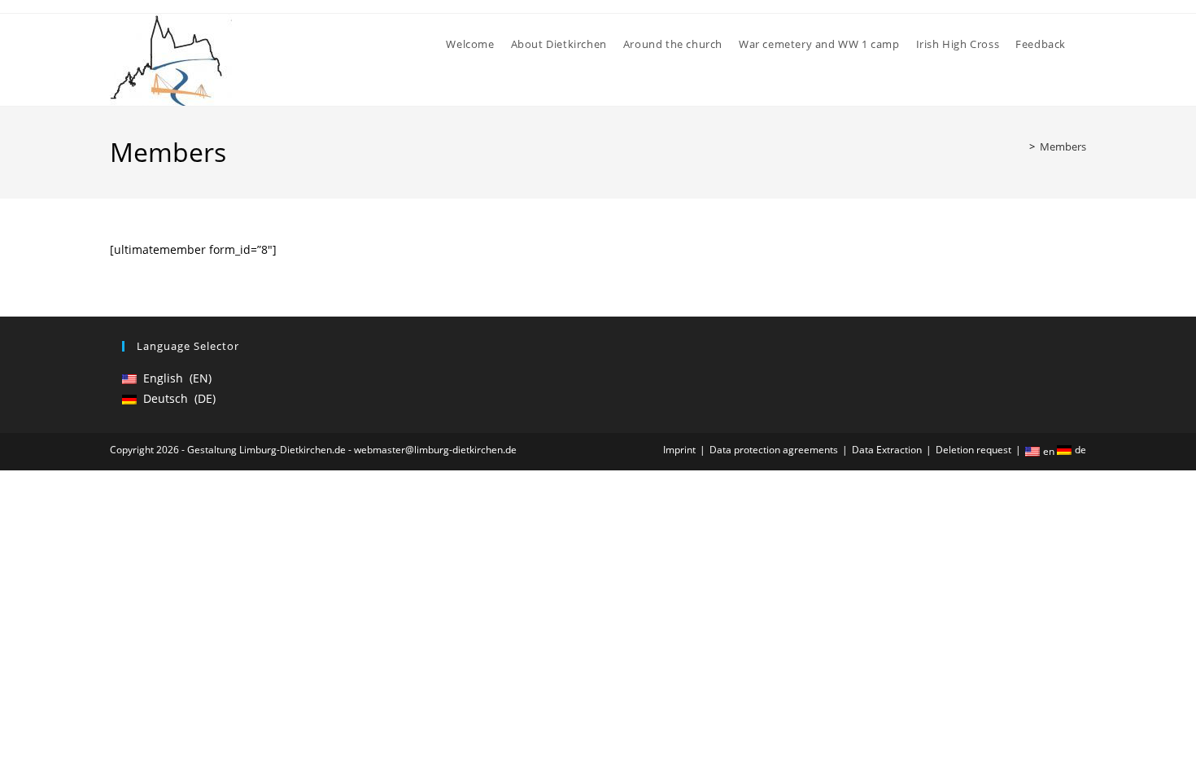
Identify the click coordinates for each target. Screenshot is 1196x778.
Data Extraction (887, 450)
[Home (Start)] (1020, 146)
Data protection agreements (773, 450)
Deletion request (973, 450)
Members (1063, 146)
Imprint (679, 450)
